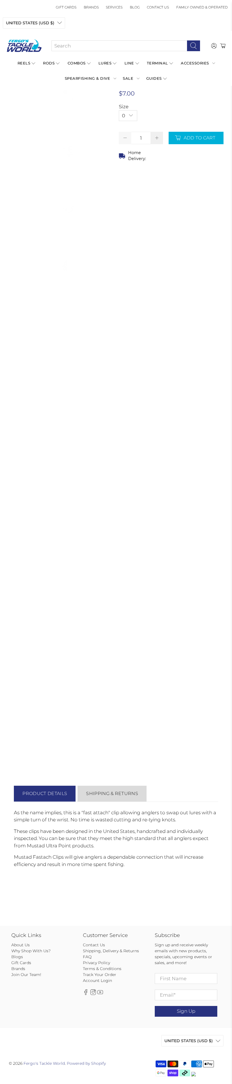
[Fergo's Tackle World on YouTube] (100, 993)
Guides (154, 78)
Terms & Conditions (102, 968)
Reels (24, 63)
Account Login (97, 980)
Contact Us (158, 7)
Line (129, 63)
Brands (91, 7)
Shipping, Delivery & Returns (111, 950)
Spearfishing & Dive (87, 78)
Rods (49, 63)
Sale (128, 78)
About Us (20, 944)
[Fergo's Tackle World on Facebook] (86, 993)
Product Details (44, 793)
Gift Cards (66, 7)
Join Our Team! (26, 974)
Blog (135, 7)
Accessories (195, 63)
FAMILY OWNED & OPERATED (202, 7)
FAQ (87, 956)
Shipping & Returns (112, 793)
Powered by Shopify (86, 1063)
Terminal (157, 63)
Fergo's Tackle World (44, 1063)
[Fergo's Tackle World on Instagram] (93, 993)
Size (123, 106)
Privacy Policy (96, 962)
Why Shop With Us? (31, 950)
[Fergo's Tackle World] (24, 45)
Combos (77, 63)
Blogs (17, 956)
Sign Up (186, 1011)
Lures (105, 63)
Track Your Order (99, 974)
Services (114, 7)
